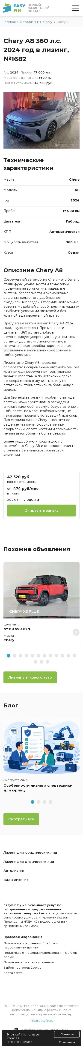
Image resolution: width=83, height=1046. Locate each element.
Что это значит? (19, 1041)
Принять (67, 1034)
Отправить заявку (42, 510)
